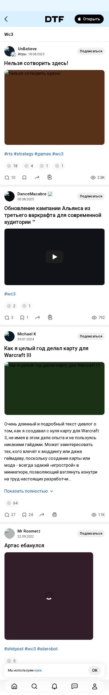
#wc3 (57, 153)
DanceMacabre (32, 194)
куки (38, 670)
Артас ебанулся (24, 545)
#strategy (23, 153)
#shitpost (14, 648)
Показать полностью (26, 491)
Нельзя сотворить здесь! (36, 63)
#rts (8, 153)
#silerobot (47, 648)
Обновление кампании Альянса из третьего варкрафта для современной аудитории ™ (52, 215)
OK (94, 670)
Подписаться (91, 51)
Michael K (26, 334)
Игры (22, 54)
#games (42, 153)
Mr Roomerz (28, 531)
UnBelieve (27, 49)
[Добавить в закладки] (24, 177)
